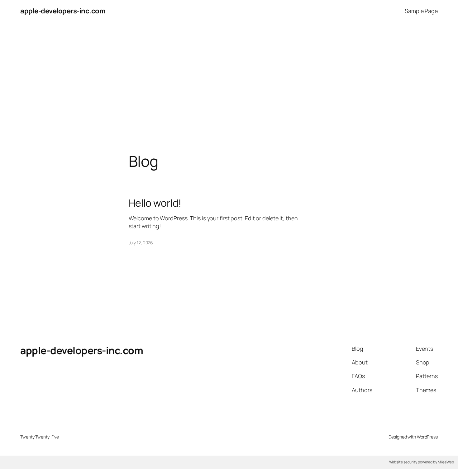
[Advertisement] (229, 87)
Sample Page (421, 11)
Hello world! (155, 203)
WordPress (427, 437)
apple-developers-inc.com (62, 11)
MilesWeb (446, 462)
